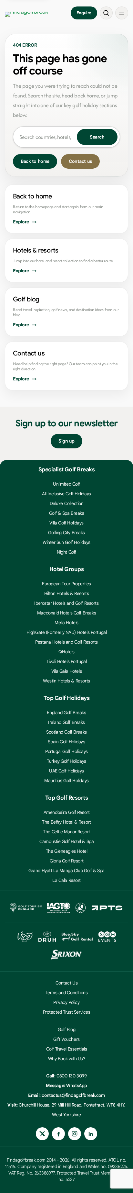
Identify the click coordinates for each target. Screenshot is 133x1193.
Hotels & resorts (35, 250)
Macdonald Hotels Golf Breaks (66, 613)
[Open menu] (121, 12)
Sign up (66, 441)
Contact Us (67, 983)
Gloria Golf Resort (66, 861)
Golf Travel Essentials (66, 1049)
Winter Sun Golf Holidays (66, 542)
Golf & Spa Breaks (66, 513)
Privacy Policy (66, 1002)
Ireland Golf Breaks (66, 722)
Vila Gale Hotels (66, 671)
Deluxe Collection (67, 503)
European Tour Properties (66, 584)
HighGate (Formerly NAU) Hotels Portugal (66, 632)
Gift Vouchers (66, 1039)
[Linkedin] (90, 1133)
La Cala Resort (66, 880)
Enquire (84, 13)
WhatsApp (76, 1085)
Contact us (80, 161)
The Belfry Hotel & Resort (66, 822)
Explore (21, 222)
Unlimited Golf (66, 484)
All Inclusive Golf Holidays (66, 494)
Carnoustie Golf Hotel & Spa (66, 841)
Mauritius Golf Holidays (66, 780)
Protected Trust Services (66, 1012)
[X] (42, 1133)
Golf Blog (66, 1029)
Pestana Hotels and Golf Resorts (66, 642)
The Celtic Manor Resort (66, 832)
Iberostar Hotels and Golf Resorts (66, 603)
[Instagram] (74, 1133)
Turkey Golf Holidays (66, 761)
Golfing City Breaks (66, 532)
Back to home (35, 161)
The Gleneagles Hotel (66, 851)
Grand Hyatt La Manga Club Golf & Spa (66, 870)
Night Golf (66, 552)
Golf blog (26, 299)
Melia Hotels (66, 622)
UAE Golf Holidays (66, 771)
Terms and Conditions (67, 993)
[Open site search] (106, 12)
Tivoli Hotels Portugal (66, 661)
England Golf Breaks (66, 712)
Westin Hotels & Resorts (66, 681)
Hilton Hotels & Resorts (66, 593)
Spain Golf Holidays (66, 742)
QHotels (66, 652)
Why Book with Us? (66, 1059)
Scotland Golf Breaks (66, 732)
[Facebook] (58, 1133)
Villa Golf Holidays (66, 523)
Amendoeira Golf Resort (67, 812)
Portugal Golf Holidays (66, 751)
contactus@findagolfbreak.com (73, 1095)
